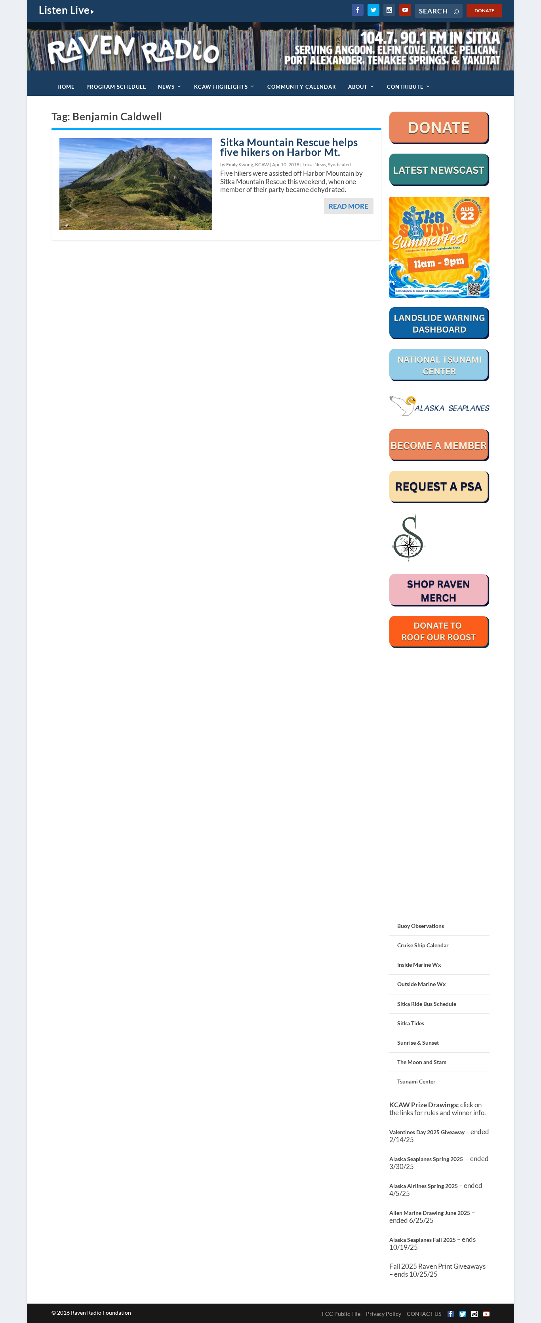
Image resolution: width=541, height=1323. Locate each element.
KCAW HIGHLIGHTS (221, 87)
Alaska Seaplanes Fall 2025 (422, 1239)
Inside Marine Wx (419, 964)
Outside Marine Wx (421, 984)
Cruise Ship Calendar (423, 945)
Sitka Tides (410, 1023)
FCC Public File (341, 1313)
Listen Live (64, 10)
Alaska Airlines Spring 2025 (423, 1185)
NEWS (166, 87)
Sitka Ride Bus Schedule (426, 1003)
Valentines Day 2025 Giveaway (427, 1132)
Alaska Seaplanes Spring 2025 (426, 1159)
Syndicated (339, 164)
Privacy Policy (383, 1313)
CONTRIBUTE (405, 87)
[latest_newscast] (439, 184)
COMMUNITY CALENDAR (301, 87)
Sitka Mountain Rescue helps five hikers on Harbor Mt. (289, 147)
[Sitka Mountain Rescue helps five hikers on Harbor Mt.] (135, 184)
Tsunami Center (416, 1081)
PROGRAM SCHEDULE (116, 87)
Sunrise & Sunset (418, 1042)
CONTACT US (424, 1313)
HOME (65, 87)
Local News (314, 164)
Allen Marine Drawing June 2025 (429, 1212)
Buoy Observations (420, 925)
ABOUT (358, 87)
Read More (348, 206)
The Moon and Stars (421, 1062)
